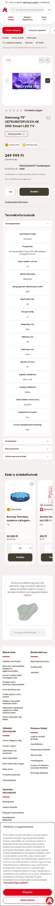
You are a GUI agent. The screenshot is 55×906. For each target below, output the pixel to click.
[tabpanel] (27, 331)
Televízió (29, 43)
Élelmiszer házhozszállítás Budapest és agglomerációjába (13, 668)
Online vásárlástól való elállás (12, 718)
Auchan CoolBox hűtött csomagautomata (12, 676)
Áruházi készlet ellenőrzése (16, 202)
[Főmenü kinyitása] (49, 10)
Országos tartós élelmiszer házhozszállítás (13, 683)
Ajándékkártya (37, 744)
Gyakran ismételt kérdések (38, 738)
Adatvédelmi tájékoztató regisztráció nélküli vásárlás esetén (12, 710)
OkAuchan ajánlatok (37, 30)
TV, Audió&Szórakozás (12, 43)
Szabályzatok (36, 667)
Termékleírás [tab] (10, 441)
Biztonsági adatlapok (39, 773)
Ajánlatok (35, 672)
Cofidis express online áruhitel (11, 695)
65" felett (40, 43)
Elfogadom (28, 892)
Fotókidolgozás (37, 761)
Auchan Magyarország (11, 740)
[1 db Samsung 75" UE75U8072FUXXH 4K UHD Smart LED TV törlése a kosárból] (16, 193)
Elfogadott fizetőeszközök (13, 813)
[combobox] (27, 10)
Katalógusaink (8, 802)
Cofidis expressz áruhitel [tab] (15, 456)
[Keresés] (12, 9)
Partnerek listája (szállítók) (16, 883)
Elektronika (31, 38)
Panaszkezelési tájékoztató (8, 818)
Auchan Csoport (9, 746)
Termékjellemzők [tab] (12, 224)
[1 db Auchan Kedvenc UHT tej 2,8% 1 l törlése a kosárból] (42, 548)
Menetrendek (36, 755)
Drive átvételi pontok (11, 689)
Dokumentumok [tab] (12, 449)
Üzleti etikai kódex (9, 758)
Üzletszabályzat (9, 780)
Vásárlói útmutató (9, 807)
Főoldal (5, 38)
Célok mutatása (27, 900)
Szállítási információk (11, 661)
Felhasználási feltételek (40, 750)
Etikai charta (7, 769)
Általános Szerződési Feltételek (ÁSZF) (11, 702)
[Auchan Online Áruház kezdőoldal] (4, 9)
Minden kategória (13, 30)
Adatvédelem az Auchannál (9, 752)
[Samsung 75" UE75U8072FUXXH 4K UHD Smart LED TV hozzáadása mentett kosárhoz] (48, 118)
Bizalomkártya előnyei (40, 661)
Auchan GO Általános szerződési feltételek (40, 766)
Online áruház (18, 38)
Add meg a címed (30, 2)
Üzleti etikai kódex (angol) (13, 764)
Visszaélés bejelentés (11, 775)
